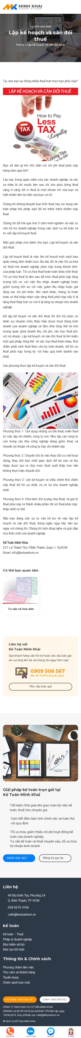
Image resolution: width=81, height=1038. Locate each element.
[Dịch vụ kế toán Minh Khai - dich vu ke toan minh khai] (22, 7)
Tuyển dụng (10, 977)
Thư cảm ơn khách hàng (19, 972)
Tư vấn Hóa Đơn (40, 26)
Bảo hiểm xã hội (14, 944)
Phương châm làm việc (18, 967)
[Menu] (75, 7)
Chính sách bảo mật (16, 982)
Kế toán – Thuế (13, 934)
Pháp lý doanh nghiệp (17, 939)
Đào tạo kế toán (13, 949)
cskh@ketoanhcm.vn (22, 914)
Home (20, 45)
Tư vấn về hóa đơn (21, 609)
